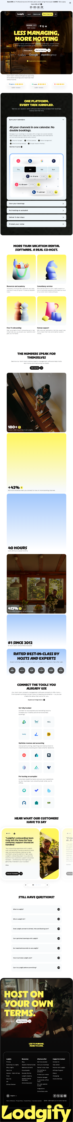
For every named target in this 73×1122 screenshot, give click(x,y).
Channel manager (42, 1077)
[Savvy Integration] (48, 721)
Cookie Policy (27, 1100)
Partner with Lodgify (59, 1067)
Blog (23, 1061)
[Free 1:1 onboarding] (21, 316)
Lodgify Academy (27, 1075)
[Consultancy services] (51, 275)
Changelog (56, 1075)
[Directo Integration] (48, 734)
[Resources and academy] (21, 275)
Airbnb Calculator (27, 1083)
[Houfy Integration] (24, 734)
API (7, 1081)
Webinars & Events (27, 1067)
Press (8, 1075)
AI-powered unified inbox (43, 1080)
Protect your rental (43, 1074)
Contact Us (56, 1061)
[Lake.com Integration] (36, 734)
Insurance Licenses (37, 1100)
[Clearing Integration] (36, 767)
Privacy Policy (19, 1100)
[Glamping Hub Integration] (24, 721)
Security (8, 1078)
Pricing (8, 1061)
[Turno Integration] (24, 790)
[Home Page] (20, 14)
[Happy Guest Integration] (48, 802)
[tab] (36, 120)
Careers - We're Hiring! (13, 1073)
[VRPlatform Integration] (48, 767)
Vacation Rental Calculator (26, 1079)
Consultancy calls (42, 1091)
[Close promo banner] (70, 3)
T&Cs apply (62, 1)
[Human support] (51, 316)
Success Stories (26, 1073)
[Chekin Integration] (36, 790)
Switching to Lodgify (12, 1064)
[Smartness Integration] (48, 755)
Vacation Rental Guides (29, 1064)
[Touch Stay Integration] (36, 802)
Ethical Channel (10, 1084)
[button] (55, 14)
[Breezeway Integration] (48, 790)
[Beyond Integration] (36, 755)
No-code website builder (42, 1085)
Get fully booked (42, 1061)
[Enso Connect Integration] (24, 802)
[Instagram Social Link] (65, 1095)
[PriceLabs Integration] (24, 755)
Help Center (56, 1064)
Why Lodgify (10, 1067)
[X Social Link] (58, 1095)
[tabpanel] (36, 161)
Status (55, 1073)
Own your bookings (43, 1064)
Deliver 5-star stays (43, 1067)
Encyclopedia (26, 1070)
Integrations (41, 1088)
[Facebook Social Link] (54, 1095)
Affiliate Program (58, 1070)
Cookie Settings (57, 1078)
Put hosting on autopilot (41, 1071)
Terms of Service (10, 1100)
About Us (9, 1070)
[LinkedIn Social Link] (61, 1095)
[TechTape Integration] (24, 767)
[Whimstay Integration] (36, 721)
